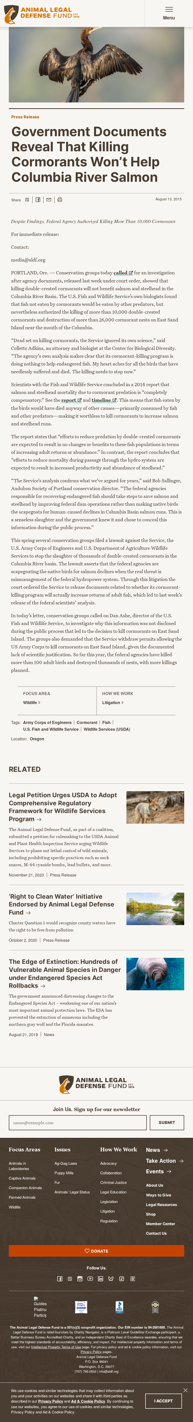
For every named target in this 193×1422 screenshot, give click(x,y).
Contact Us (156, 1233)
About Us (154, 1185)
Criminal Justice (113, 1182)
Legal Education (113, 1191)
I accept (168, 1400)
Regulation (109, 1220)
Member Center (160, 1223)
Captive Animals (22, 1178)
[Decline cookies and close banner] (185, 1390)
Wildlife (14, 1207)
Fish (106, 722)
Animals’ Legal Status (72, 1191)
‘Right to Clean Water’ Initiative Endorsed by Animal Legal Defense (61, 904)
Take (161, 1160)
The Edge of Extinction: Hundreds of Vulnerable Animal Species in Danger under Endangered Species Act (65, 974)
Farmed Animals (22, 1197)
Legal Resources (161, 1204)
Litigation (107, 1211)
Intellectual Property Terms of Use (56, 1346)
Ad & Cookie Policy (88, 1401)
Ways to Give (158, 1195)
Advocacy (108, 1163)
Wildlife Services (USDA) (107, 729)
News (49, 1034)
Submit (167, 1122)
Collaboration (111, 1172)
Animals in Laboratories (19, 1165)
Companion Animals (25, 1187)
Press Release (25, 116)
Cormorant (87, 722)
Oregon (37, 739)
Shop (151, 1214)
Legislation (109, 1201)
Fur (57, 1182)
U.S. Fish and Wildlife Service (51, 729)
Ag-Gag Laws (66, 1163)
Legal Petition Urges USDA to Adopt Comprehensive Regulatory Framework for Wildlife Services (63, 807)
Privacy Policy (50, 1401)
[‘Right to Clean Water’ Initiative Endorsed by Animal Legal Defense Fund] (155, 909)
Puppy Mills (64, 1172)
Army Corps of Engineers (47, 722)
